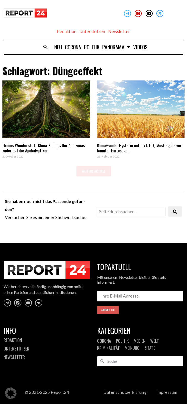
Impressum (166, 392)
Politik (91, 47)
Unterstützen (92, 31)
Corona (73, 47)
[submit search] (175, 211)
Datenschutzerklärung (125, 392)
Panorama (113, 47)
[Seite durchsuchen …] (131, 211)
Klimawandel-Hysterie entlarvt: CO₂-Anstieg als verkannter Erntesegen (140, 148)
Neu (58, 47)
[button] (45, 47)
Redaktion (66, 31)
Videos (140, 47)
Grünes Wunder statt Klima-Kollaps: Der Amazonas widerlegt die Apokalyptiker (43, 148)
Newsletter (119, 31)
